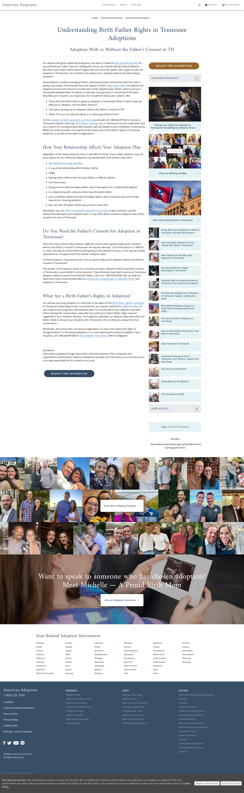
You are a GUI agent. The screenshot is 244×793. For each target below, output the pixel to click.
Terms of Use (10, 713)
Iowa (67, 665)
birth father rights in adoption (128, 303)
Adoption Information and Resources (196, 695)
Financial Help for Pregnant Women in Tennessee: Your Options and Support (179, 281)
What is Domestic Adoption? (135, 703)
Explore (137, 4)
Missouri (98, 669)
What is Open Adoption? (133, 719)
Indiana (68, 662)
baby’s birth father (116, 85)
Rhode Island (158, 654)
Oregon (156, 647)
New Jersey (128, 654)
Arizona (39, 650)
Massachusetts (101, 654)
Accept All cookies (231, 783)
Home (95, 18)
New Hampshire (131, 650)
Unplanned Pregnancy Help (78, 707)
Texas (155, 669)
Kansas (68, 669)
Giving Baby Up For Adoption (79, 699)
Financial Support (74, 715)
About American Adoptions (191, 715)
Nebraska (128, 643)
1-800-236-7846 (14, 695)
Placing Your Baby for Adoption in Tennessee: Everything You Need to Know (173, 126)
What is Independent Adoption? (193, 727)
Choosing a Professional (133, 707)
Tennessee (157, 665)
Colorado (40, 662)
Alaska (39, 647)
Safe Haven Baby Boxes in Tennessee (173, 220)
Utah (155, 673)
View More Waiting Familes (120, 505)
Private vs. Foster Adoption (191, 723)
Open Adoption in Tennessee (175, 343)
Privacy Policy (10, 719)
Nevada (127, 647)
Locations (8, 701)
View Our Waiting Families (173, 173)
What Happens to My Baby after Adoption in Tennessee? (176, 256)
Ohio (126, 673)
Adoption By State (187, 707)
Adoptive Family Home (132, 695)
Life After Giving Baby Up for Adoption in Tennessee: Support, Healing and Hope (179, 296)
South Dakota (159, 662)
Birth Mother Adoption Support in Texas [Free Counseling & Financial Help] (177, 308)
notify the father (130, 306)
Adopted (183, 703)
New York (128, 662)
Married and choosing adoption (65, 163)
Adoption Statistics (188, 731)
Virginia (185, 647)
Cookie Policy (10, 725)
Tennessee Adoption (112, 18)
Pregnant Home (73, 695)
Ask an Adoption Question (120, 600)
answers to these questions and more (71, 120)
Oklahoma (157, 643)
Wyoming (186, 662)
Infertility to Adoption (132, 715)
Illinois (68, 658)
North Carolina (130, 665)
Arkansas (40, 654)
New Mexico (129, 658)
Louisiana (99, 643)
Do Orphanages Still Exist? (191, 747)
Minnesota (99, 662)
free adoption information (94, 335)
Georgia (68, 647)
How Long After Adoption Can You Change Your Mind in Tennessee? (177, 244)
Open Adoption (73, 723)
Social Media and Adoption (191, 743)
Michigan (99, 658)
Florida (68, 643)
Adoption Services (187, 719)
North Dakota (130, 669)
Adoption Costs (129, 699)
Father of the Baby (74, 711)
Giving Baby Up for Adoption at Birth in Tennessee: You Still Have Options (180, 231)
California (40, 658)
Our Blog (183, 752)
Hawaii (68, 650)
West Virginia (188, 654)
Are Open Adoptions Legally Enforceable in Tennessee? (174, 269)
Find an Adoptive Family (172, 394)
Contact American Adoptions (18, 707)
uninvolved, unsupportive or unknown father (110, 278)
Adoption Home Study (132, 711)
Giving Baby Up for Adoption (175, 381)
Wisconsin (186, 658)
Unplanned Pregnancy (138, 18)
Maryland (99, 650)
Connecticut (41, 665)
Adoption (183, 699)
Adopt (124, 4)
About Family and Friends (77, 719)
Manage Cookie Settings (17, 731)
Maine (97, 647)
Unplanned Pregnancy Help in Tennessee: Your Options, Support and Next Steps (180, 359)
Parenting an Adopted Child (192, 711)
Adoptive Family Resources (134, 723)
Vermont (186, 643)
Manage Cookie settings (207, 783)
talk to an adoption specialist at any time (86, 210)
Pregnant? (109, 4)
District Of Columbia (45, 673)
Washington (187, 650)
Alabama (40, 643)
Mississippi (99, 665)
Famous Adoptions (187, 735)
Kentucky (69, 673)
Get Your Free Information (174, 369)
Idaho (67, 654)
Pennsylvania (159, 650)
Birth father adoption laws (90, 123)
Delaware (40, 669)
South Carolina (159, 658)
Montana (99, 673)
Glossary (183, 739)
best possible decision (126, 63)
